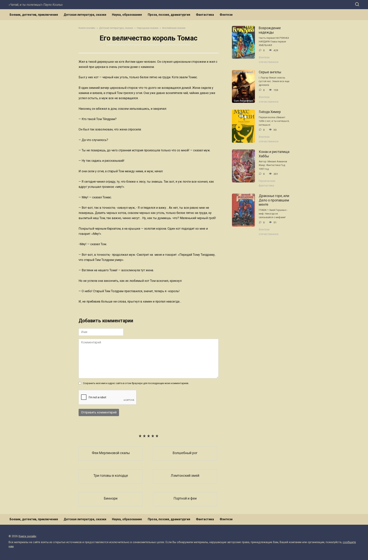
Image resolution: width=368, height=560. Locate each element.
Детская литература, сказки (85, 14)
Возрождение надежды (270, 30)
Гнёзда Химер (270, 112)
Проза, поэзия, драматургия (169, 14)
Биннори (110, 498)
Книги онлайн (27, 536)
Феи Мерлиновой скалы (111, 453)
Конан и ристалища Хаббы (274, 154)
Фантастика (205, 14)
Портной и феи (185, 498)
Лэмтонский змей (185, 476)
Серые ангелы (270, 72)
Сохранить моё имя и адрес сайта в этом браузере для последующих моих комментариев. (136, 383)
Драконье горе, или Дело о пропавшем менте (274, 200)
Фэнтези (226, 14)
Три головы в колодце (111, 476)
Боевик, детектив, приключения (34, 14)
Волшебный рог (185, 453)
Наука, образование (127, 14)
